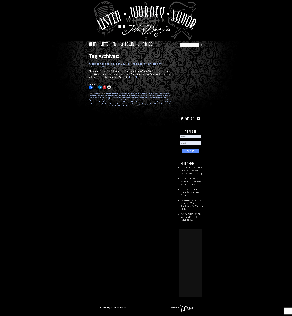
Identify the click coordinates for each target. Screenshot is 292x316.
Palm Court (97, 96)
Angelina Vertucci (117, 104)
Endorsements (130, 44)
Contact (148, 44)
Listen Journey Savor (122, 94)
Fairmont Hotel (116, 98)
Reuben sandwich (131, 100)
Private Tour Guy (109, 106)
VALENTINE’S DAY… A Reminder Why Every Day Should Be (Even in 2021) (191, 204)
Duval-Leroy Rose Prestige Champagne (136, 104)
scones (96, 102)
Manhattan (121, 96)
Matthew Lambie (138, 98)
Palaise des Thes (150, 98)
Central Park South (140, 96)
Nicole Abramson (135, 94)
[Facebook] (182, 118)
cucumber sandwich (118, 100)
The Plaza (151, 94)
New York (104, 96)
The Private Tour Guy (122, 106)
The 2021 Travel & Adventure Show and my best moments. (190, 181)
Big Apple (98, 98)
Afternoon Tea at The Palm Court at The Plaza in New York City (125, 63)
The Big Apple (106, 98)
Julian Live (108, 44)
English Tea (161, 96)
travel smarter (98, 106)
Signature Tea (93, 100)
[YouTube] (198, 118)
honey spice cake (143, 102)
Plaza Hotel (158, 94)
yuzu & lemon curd (126, 102)
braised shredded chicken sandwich (149, 100)
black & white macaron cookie (109, 102)
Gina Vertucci (106, 104)
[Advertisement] (190, 263)
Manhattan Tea (161, 98)
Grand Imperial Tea (105, 100)
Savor (97, 94)
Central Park (129, 96)
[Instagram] (192, 118)
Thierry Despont (127, 98)
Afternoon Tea (151, 96)
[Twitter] (187, 118)
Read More (134, 77)
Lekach (134, 102)
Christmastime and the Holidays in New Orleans (190, 192)
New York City (112, 96)
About (93, 44)
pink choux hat (154, 102)
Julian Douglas (112, 67)
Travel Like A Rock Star (157, 104)
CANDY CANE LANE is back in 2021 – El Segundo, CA (190, 217)
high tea (144, 94)
